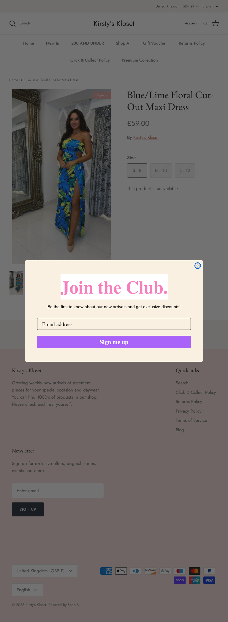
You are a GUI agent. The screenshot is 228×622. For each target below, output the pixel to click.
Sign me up (114, 342)
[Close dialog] (198, 266)
